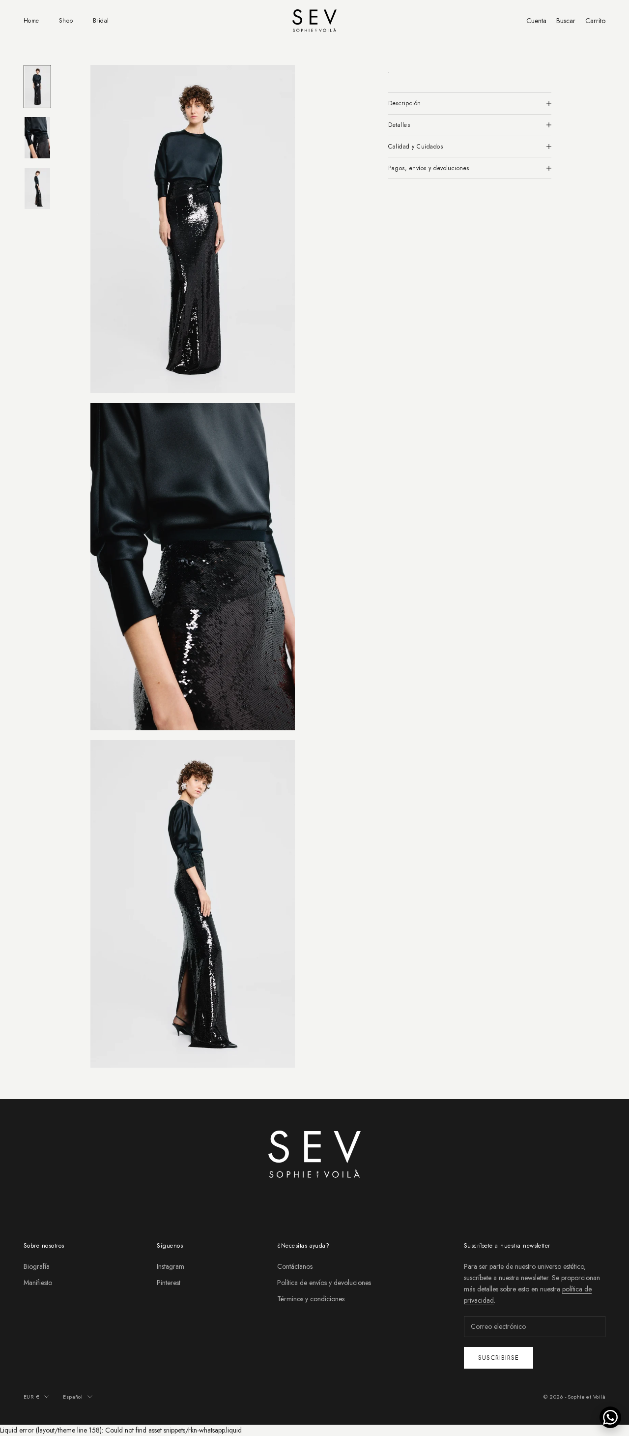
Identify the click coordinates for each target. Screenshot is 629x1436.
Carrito (595, 21)
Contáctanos (295, 1266)
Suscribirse (498, 1357)
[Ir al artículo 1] (37, 86)
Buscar (565, 21)
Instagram (170, 1266)
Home (31, 20)
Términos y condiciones (310, 1299)
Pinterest (168, 1282)
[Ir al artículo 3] (37, 188)
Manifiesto (38, 1282)
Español (73, 1397)
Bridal (101, 20)
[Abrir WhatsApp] (610, 1417)
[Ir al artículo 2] (37, 137)
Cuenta (536, 21)
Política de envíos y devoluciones (324, 1282)
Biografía (37, 1266)
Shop (66, 20)
